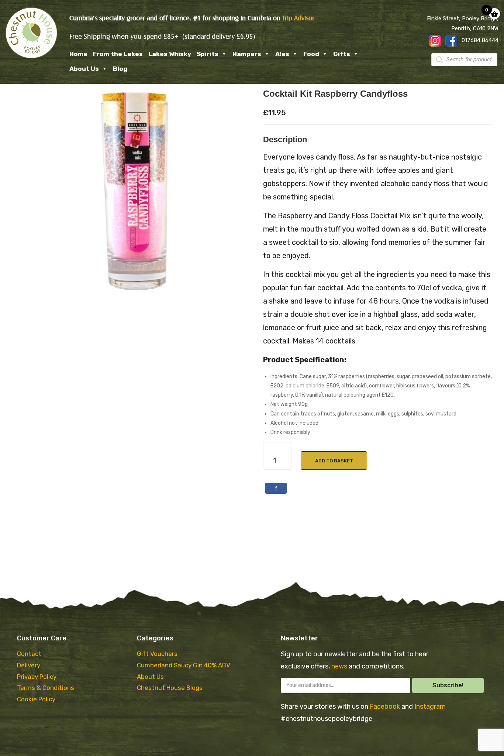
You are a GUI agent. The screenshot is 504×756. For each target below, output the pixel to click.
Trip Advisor (298, 18)
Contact (29, 653)
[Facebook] (276, 488)
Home (78, 54)
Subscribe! (447, 685)
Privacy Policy (36, 676)
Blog (120, 68)
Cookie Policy (36, 699)
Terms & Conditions (45, 687)
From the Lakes (118, 54)
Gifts (341, 54)
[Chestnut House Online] (31, 33)
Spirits (207, 54)
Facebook (385, 706)
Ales (282, 54)
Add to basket (334, 460)
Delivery (28, 665)
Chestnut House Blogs (170, 687)
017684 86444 (480, 40)
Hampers (246, 54)
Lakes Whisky (169, 54)
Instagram (430, 706)
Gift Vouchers (157, 653)
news (340, 666)
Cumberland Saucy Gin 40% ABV (183, 665)
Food (311, 54)
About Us (84, 68)
